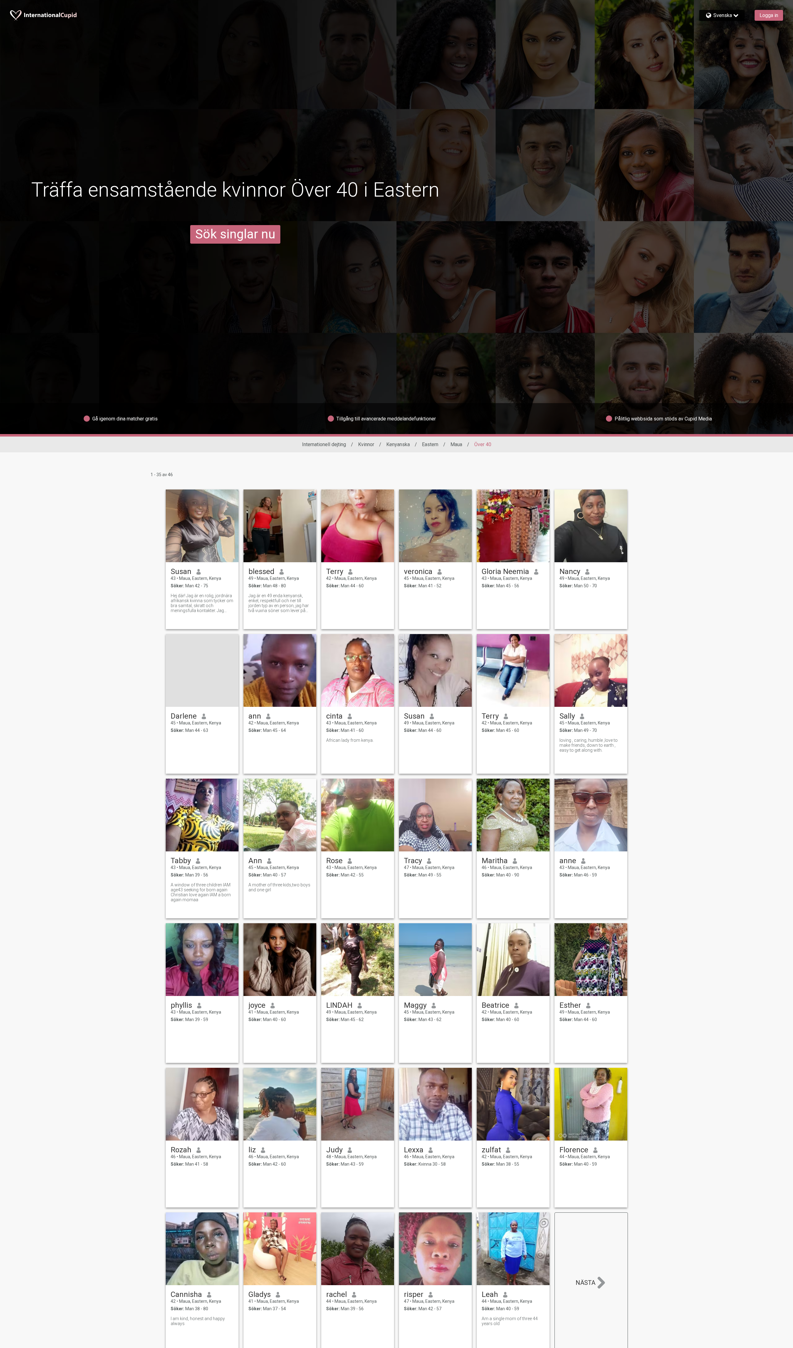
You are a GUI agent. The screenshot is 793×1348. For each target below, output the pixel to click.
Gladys (259, 1294)
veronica (418, 571)
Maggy (415, 1005)
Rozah (181, 1150)
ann (254, 716)
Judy (334, 1150)
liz (252, 1150)
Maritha (495, 860)
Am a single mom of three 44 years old (510, 1321)
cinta (334, 716)
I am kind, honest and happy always (198, 1321)
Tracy (413, 860)
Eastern (430, 444)
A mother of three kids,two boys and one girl (279, 887)
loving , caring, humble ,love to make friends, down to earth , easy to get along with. (588, 745)
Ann (255, 860)
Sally (567, 716)
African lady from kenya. (350, 740)
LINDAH (339, 1005)
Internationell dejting (324, 444)
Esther (570, 1005)
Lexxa (413, 1150)
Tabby (181, 860)
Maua (456, 444)
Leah (490, 1294)
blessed (261, 571)
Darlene (184, 716)
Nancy (569, 571)
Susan (181, 571)
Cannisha (186, 1294)
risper (413, 1294)
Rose (334, 860)
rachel (336, 1294)
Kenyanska (398, 444)
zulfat (491, 1150)
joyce (256, 1005)
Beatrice (495, 1005)
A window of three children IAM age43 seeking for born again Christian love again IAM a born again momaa (201, 892)
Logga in (769, 15)
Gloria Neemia (505, 571)
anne (567, 860)
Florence (573, 1150)
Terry (334, 571)
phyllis (181, 1005)
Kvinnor (366, 444)
